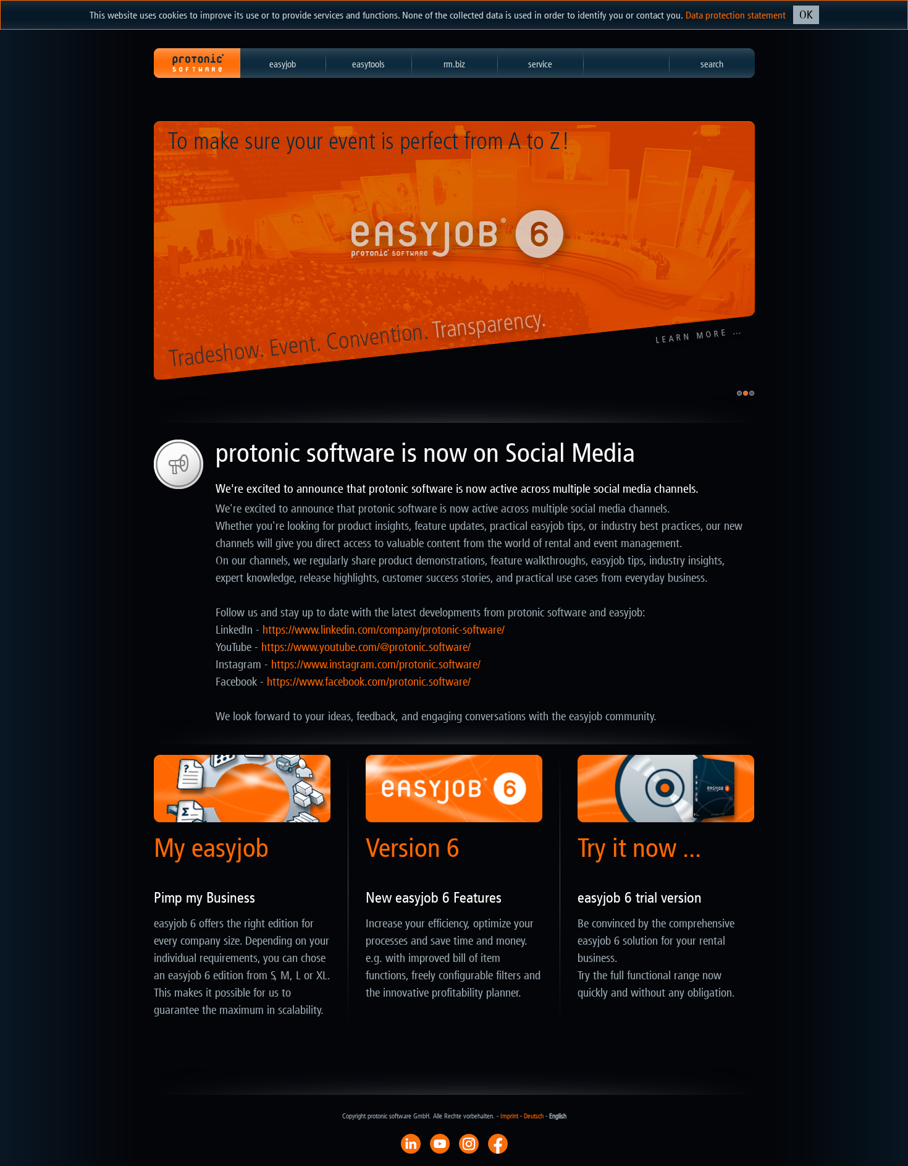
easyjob (282, 64)
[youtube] (440, 1143)
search (711, 64)
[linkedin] (411, 1143)
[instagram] (469, 1143)
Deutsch (534, 1116)
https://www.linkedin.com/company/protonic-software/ (384, 630)
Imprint (509, 1116)
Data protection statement (736, 15)
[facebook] (498, 1143)
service (540, 64)
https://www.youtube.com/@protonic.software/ (366, 647)
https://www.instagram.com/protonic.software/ (376, 664)
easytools (368, 64)
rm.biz (454, 64)
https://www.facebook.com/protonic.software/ (369, 682)
